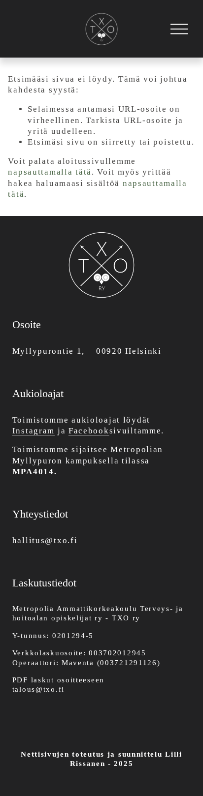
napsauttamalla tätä (49, 172)
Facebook (88, 430)
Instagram (33, 430)
